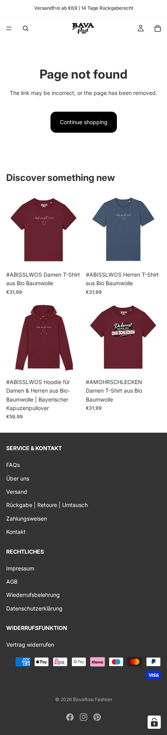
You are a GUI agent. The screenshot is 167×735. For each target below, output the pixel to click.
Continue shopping (84, 122)
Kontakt (16, 532)
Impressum (20, 568)
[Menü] (9, 28)
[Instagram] (83, 717)
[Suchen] (25, 28)
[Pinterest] (97, 717)
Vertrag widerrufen (30, 645)
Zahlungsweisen (26, 518)
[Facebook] (70, 717)
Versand (16, 491)
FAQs (13, 465)
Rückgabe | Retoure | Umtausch (47, 505)
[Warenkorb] (157, 28)
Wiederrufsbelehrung (33, 595)
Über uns (17, 478)
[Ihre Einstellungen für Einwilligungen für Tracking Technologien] (154, 722)
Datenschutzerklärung (34, 608)
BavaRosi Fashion (92, 699)
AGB (11, 582)
